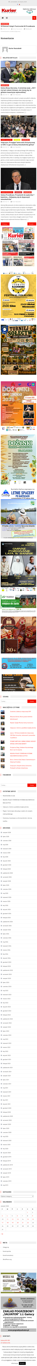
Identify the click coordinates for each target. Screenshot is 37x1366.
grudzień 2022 (7, 1011)
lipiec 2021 (6, 1080)
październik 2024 (8, 922)
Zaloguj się (6, 1247)
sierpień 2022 (7, 1027)
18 (7, 1223)
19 (12, 1223)
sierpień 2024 (7, 930)
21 (23, 1223)
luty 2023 (5, 1003)
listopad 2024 (7, 918)
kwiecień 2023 (7, 995)
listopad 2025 (7, 869)
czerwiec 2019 (7, 1181)
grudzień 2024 (7, 913)
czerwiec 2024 (7, 938)
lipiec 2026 (6, 836)
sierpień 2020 (7, 1124)
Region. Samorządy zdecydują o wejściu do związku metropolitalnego (17, 812)
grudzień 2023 (7, 962)
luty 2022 (5, 1051)
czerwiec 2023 (7, 986)
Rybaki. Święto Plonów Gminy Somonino (21, 723)
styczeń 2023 (7, 1007)
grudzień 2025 (7, 865)
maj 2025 (5, 893)
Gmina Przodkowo (7, 192)
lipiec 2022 (6, 1031)
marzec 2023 (6, 999)
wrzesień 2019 (7, 1169)
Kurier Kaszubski (17, 29)
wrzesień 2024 (7, 926)
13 (17, 1219)
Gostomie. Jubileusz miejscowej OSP (20, 711)
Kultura (17, 140)
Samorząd (18, 192)
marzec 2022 (6, 1047)
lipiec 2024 (6, 934)
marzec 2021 (6, 1096)
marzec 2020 (6, 1145)
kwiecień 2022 (7, 1043)
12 (12, 1219)
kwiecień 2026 (7, 849)
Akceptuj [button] (22, 1363)
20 (17, 1223)
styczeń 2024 (7, 958)
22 (28, 1223)
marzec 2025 (6, 901)
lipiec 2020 (6, 1128)
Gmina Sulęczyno (6, 140)
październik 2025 (8, 873)
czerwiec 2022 (7, 1035)
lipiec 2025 (6, 885)
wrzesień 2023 (7, 974)
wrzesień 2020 (7, 1120)
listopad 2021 (7, 1063)
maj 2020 (5, 1136)
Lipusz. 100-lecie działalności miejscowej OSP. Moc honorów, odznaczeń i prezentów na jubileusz (22, 735)
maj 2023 (5, 990)
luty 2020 (5, 1149)
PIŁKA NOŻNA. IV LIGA (9, 796)
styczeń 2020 (7, 1153)
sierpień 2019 (7, 1173)
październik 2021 (8, 1067)
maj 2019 (5, 1185)
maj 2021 (5, 1088)
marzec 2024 (6, 950)
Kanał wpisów (7, 1251)
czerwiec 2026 (7, 841)
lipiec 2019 (6, 1177)
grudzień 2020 (7, 1108)
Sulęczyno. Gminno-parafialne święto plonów (23, 728)
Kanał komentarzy (8, 1255)
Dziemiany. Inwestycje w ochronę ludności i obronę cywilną (17, 819)
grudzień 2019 (7, 1157)
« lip (2, 1234)
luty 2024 (5, 954)
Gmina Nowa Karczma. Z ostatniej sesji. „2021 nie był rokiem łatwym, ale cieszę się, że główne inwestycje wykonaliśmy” (18, 90)
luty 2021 (5, 1100)
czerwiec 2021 (7, 1084)
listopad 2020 (7, 1112)
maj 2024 (5, 942)
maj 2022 (5, 1039)
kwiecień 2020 (7, 1140)
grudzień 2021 (7, 1059)
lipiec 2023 (6, 982)
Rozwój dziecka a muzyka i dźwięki (32, 224)
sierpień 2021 (7, 1076)
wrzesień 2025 (7, 877)
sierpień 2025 (7, 881)
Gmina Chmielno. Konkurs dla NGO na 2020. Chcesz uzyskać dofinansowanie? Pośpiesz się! (6, 224)
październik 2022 (8, 1019)
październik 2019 (8, 1165)
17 (2, 1223)
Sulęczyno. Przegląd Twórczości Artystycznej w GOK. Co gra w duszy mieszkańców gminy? (18, 143)
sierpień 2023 (7, 978)
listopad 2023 (7, 966)
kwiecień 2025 (7, 897)
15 (28, 1219)
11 (7, 1219)
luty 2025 (5, 905)
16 (33, 1219)
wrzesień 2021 (7, 1072)
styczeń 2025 (7, 909)
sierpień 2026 (7, 832)
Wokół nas (5, 24)
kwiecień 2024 (7, 946)
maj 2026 (5, 845)
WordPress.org (7, 1259)
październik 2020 (8, 1116)
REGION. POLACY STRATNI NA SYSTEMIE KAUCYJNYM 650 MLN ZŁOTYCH (18, 801)
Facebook (7, 775)
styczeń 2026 (7, 861)
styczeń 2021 (7, 1104)
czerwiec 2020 (7, 1132)
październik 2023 (8, 970)
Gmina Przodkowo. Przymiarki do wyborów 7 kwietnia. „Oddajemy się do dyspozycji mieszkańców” (17, 197)
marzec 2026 (6, 853)
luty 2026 (5, 857)
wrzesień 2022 (7, 1023)
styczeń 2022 (7, 1055)
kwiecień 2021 (7, 1092)
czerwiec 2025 (7, 889)
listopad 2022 (7, 1015)
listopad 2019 (7, 1161)
